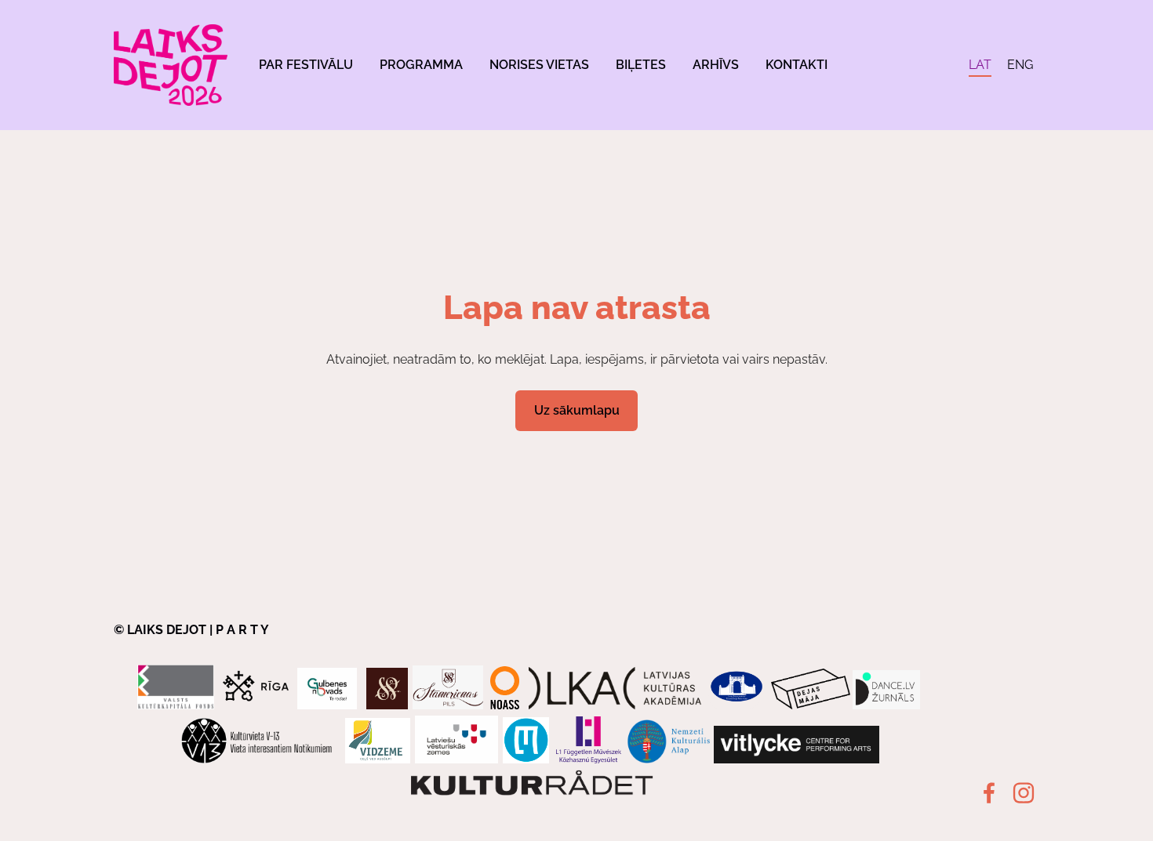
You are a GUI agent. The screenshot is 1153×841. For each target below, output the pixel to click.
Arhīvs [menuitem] (716, 64)
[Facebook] (989, 793)
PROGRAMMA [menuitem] (421, 64)
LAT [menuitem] (980, 64)
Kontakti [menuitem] (796, 64)
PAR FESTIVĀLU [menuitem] (306, 64)
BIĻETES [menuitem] (641, 64)
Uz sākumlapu (577, 410)
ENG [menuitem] (1020, 64)
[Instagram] (1023, 793)
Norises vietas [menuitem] (539, 64)
